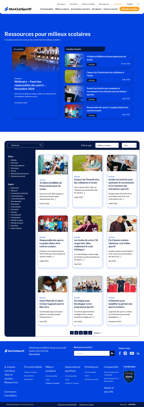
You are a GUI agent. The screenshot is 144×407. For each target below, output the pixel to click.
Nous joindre (34, 354)
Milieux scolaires (62, 9)
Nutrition (9, 225)
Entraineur (9, 168)
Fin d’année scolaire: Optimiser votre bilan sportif (119, 243)
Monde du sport (9, 223)
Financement (9, 207)
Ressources (104, 4)
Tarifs (48, 379)
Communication (9, 196)
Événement (9, 204)
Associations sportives (80, 9)
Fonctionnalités (46, 9)
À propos (61, 4)
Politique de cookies (86, 404)
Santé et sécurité (111, 9)
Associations (29, 376)
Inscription (10, 395)
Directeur (9, 163)
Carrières (74, 4)
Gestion (9, 212)
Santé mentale (9, 228)
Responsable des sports (9, 173)
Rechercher (138, 4)
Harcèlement (9, 215)
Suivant (97, 333)
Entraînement (9, 201)
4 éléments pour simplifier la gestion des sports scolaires (120, 303)
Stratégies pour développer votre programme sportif (84, 303)
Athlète (9, 160)
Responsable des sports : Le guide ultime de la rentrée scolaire (51, 243)
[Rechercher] (138, 4)
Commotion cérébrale (9, 193)
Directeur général (9, 165)
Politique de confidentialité (67, 404)
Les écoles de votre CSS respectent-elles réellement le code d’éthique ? (86, 245)
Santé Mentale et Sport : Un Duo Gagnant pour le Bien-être (51, 303)
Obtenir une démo (129, 9)
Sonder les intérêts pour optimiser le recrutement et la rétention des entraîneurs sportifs (121, 184)
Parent (9, 171)
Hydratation (9, 217)
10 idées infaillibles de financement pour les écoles (50, 185)
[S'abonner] (112, 353)
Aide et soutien (88, 4)
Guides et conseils (52, 383)
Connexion (117, 4)
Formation (9, 209)
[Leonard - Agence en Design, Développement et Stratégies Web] (131, 404)
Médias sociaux (9, 220)
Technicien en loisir (9, 176)
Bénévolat (9, 188)
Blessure (9, 190)
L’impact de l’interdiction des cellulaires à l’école (86, 181)
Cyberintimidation (9, 199)
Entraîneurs (97, 9)
